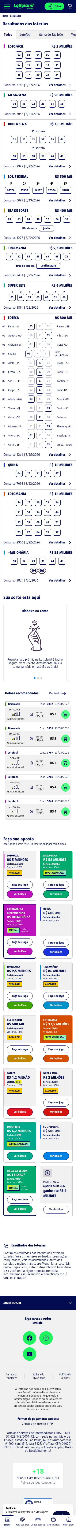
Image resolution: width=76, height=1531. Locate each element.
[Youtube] (29, 1354)
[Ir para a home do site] (24, 6)
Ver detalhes (57, 85)
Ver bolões (20, 894)
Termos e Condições (11, 1376)
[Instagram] (46, 1338)
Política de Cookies (65, 1376)
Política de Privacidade (38, 1376)
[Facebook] (29, 1338)
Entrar (57, 6)
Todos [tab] (8, 34)
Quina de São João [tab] (51, 34)
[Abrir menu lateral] (6, 6)
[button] (31, 714)
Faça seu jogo (20, 884)
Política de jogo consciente (38, 1482)
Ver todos (55, 693)
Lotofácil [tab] (25, 34)
